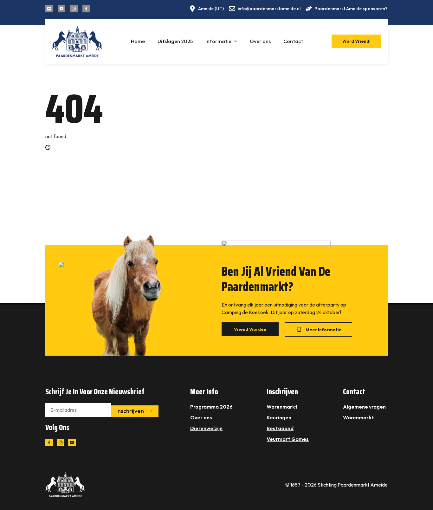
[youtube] (61, 8)
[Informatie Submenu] (237, 41)
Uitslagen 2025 (175, 41)
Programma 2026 (211, 406)
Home (138, 41)
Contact (293, 41)
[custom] (49, 8)
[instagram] (74, 8)
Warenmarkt (282, 406)
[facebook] (86, 8)
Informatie (218, 41)
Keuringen (279, 417)
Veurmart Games (288, 439)
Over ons (260, 41)
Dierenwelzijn (206, 428)
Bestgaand (280, 428)
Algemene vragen (364, 406)
